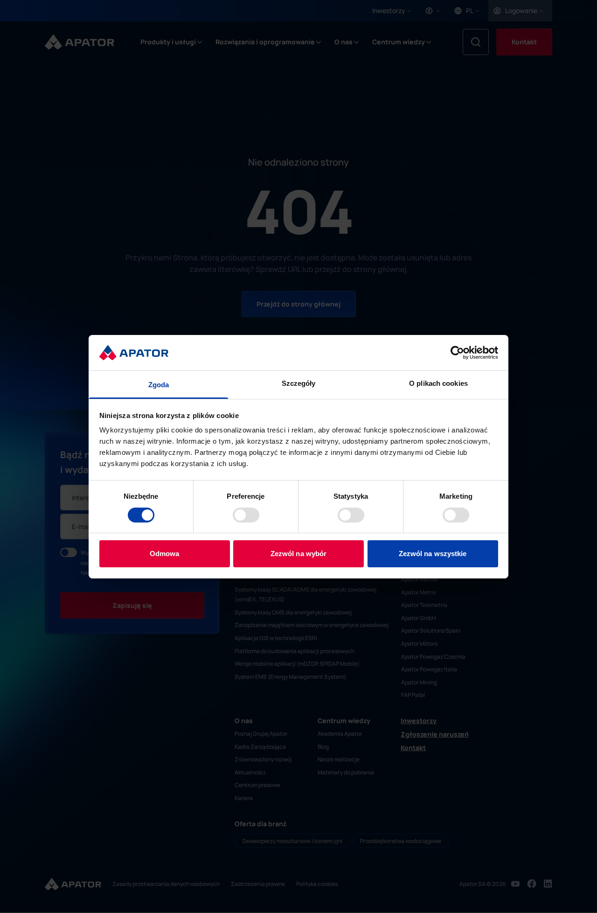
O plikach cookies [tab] (438, 383)
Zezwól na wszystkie (433, 554)
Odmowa (165, 554)
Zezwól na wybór (299, 554)
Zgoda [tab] (158, 385)
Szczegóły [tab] (299, 383)
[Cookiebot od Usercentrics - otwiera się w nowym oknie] (457, 353)
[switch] (246, 515)
